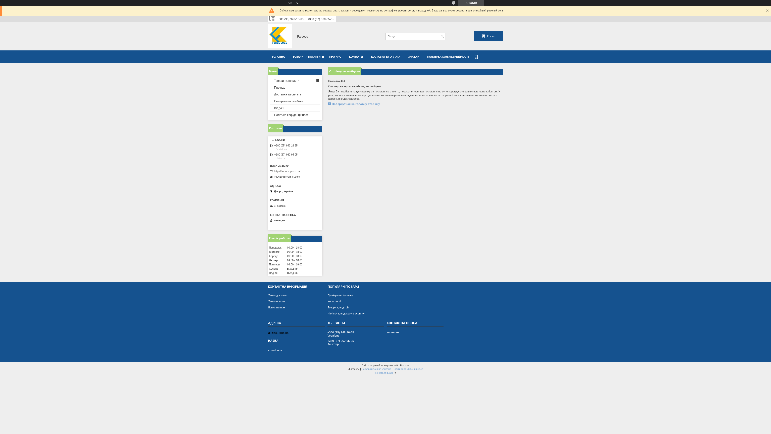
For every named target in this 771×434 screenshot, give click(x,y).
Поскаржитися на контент (376, 369)
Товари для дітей (338, 307)
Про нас (335, 56)
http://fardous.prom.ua (287, 171)
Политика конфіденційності (448, 56)
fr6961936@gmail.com (287, 176)
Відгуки (279, 108)
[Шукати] (442, 36)
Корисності (334, 301)
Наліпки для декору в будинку (346, 313)
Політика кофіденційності (291, 115)
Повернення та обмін (288, 101)
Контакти (356, 56)
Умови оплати (276, 301)
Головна (278, 56)
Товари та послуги (306, 56)
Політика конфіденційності (408, 369)
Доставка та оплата (385, 56)
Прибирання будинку (340, 295)
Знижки (413, 56)
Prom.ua (404, 365)
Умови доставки (277, 295)
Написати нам (276, 307)
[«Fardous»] (280, 36)
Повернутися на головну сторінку (356, 103)
